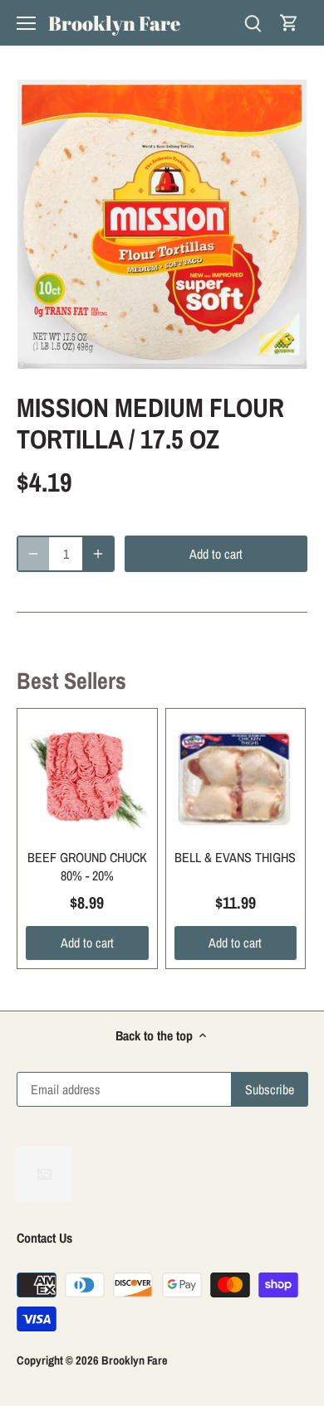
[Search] (252, 23)
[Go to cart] (289, 23)
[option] (162, 224)
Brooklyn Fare (114, 23)
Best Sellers (71, 680)
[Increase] (98, 553)
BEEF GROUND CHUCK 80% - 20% (87, 866)
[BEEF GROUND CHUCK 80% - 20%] (87, 778)
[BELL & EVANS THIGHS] (235, 778)
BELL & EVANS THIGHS (235, 857)
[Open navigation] (26, 23)
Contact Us (44, 1238)
